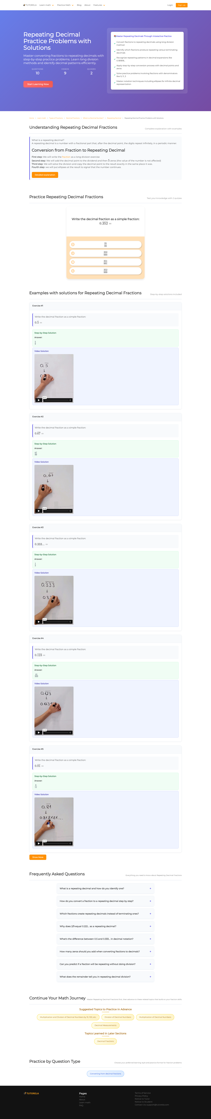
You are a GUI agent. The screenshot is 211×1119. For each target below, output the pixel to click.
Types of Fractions (56, 118)
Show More (37, 857)
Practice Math (64, 5)
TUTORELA (31, 5)
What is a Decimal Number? (93, 118)
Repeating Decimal (114, 118)
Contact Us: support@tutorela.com (152, 1105)
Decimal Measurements (105, 1025)
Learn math (45, 5)
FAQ (81, 1105)
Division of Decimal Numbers (118, 1017)
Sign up (181, 5)
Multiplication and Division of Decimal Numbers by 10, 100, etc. (68, 1017)
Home (31, 118)
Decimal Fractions (73, 118)
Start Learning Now (38, 84)
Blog (79, 5)
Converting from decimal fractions (105, 1073)
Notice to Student (144, 1102)
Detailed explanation (45, 175)
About (87, 5)
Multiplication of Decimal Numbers (155, 1017)
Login (170, 5)
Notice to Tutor (142, 1099)
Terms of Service (143, 1093)
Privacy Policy (141, 1096)
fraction (66, 157)
